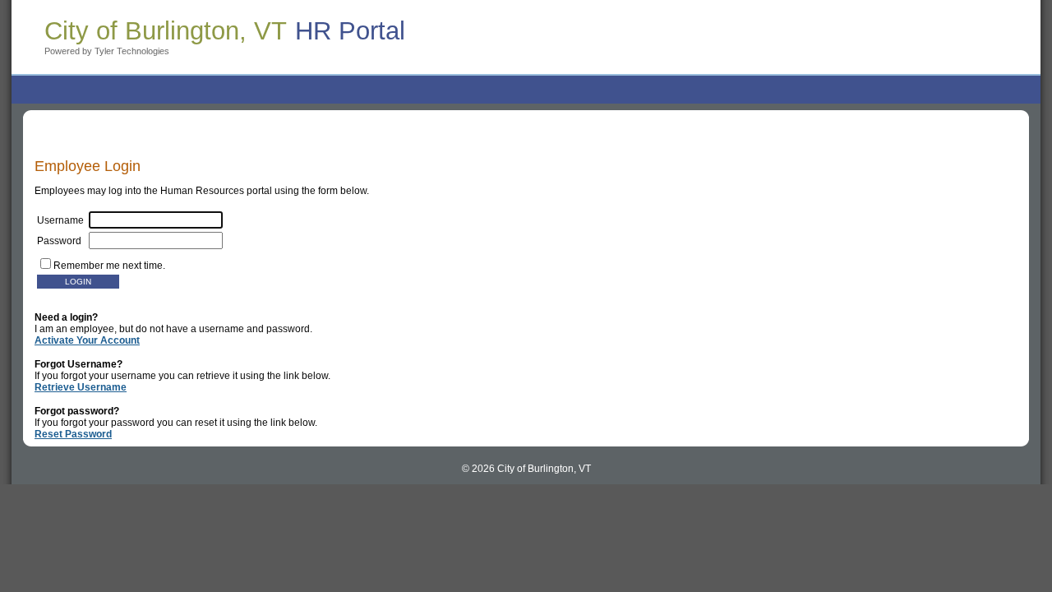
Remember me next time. (109, 265)
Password (63, 241)
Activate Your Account (87, 340)
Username (63, 220)
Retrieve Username (81, 387)
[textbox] (156, 240)
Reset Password (73, 434)
